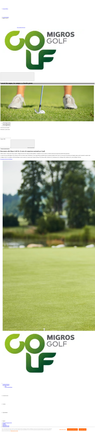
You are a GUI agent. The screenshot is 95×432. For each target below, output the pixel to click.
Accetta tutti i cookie (82, 429)
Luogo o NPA (2, 139)
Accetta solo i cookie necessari (72, 429)
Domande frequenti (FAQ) (7, 422)
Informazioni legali (6, 425)
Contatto (4, 423)
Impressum (4, 424)
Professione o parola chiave (5, 129)
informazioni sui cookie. (14, 430)
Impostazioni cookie (62, 429)
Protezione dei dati (6, 426)
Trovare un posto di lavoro (5, 148)
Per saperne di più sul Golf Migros (6, 159)
